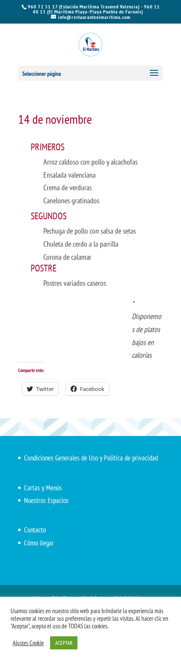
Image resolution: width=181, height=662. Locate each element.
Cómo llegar (39, 543)
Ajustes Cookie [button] (28, 643)
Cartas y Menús (43, 487)
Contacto (35, 529)
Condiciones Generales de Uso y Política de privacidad (91, 458)
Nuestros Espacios (46, 500)
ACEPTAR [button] (63, 642)
